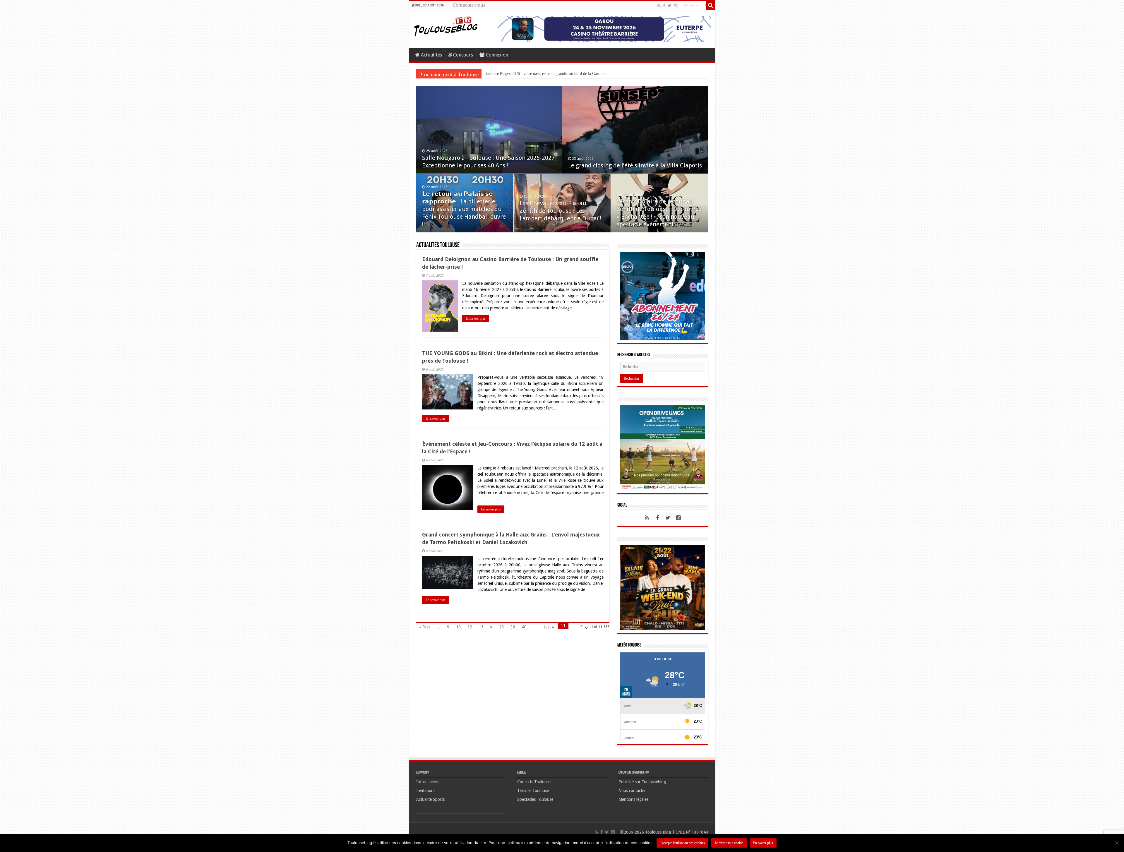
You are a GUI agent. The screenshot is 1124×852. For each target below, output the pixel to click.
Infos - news (427, 781)
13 (481, 627)
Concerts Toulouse (534, 781)
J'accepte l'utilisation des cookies (682, 843)
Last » (549, 627)
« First (424, 627)
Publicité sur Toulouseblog (642, 781)
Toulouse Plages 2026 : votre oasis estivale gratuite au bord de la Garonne (545, 73)
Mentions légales (633, 799)
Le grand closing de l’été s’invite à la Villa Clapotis (635, 165)
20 (501, 627)
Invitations (425, 790)
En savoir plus (476, 318)
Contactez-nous (469, 5)
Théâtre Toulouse (533, 790)
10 (458, 627)
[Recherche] (710, 5)
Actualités (431, 55)
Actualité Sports (430, 799)
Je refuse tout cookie (729, 843)
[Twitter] (669, 5)
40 (524, 627)
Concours (463, 55)
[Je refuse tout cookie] (1117, 843)
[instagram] (675, 5)
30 (512, 627)
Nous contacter (632, 790)
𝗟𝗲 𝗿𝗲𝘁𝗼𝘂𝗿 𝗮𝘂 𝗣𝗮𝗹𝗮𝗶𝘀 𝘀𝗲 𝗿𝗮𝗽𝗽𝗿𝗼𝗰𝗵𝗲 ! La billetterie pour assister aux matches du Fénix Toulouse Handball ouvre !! (464, 209)
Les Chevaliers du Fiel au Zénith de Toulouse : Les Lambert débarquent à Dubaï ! (561, 211)
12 (469, 627)
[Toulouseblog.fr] (446, 25)
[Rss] (659, 5)
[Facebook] (664, 5)
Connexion (497, 55)
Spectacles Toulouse (535, 799)
